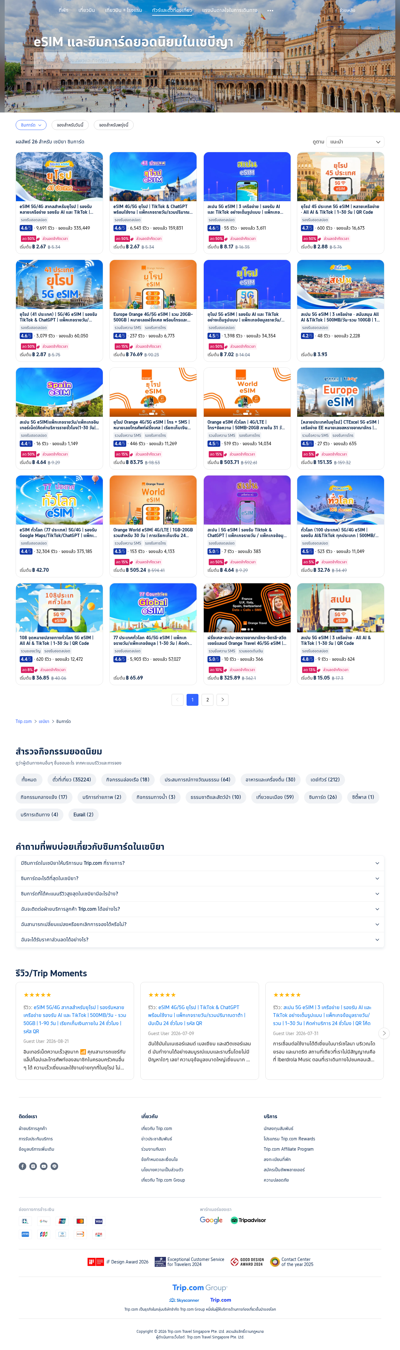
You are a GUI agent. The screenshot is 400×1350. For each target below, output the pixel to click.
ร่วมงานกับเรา (153, 1149)
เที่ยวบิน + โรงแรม (123, 10)
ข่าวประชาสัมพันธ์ (156, 1138)
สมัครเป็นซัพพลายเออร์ (284, 1169)
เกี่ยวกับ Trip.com (156, 1128)
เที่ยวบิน (86, 10)
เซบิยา (44, 721)
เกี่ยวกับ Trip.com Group (163, 1180)
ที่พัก (63, 10)
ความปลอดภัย (276, 1180)
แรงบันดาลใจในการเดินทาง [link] (230, 10)
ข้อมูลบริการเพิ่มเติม (36, 1149)
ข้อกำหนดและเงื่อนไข (159, 1159)
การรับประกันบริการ (36, 1138)
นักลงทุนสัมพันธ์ (278, 1128)
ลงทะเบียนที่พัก (277, 1159)
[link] (347, 10)
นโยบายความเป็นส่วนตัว (162, 1169)
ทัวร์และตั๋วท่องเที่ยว (172, 10)
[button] (271, 10)
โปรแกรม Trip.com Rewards (289, 1138)
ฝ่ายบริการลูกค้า (33, 1128)
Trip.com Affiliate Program (289, 1149)
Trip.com (24, 721)
